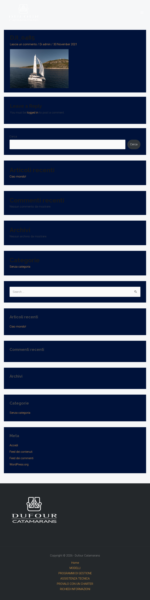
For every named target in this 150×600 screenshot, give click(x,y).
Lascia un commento (23, 44)
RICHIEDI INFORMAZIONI (75, 589)
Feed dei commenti (21, 458)
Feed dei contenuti (21, 452)
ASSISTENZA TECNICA (75, 578)
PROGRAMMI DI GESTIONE (75, 573)
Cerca (13, 136)
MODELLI (75, 568)
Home (75, 562)
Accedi (14, 445)
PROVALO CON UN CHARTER (75, 584)
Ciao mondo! (18, 176)
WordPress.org (19, 464)
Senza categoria (20, 266)
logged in (32, 112)
